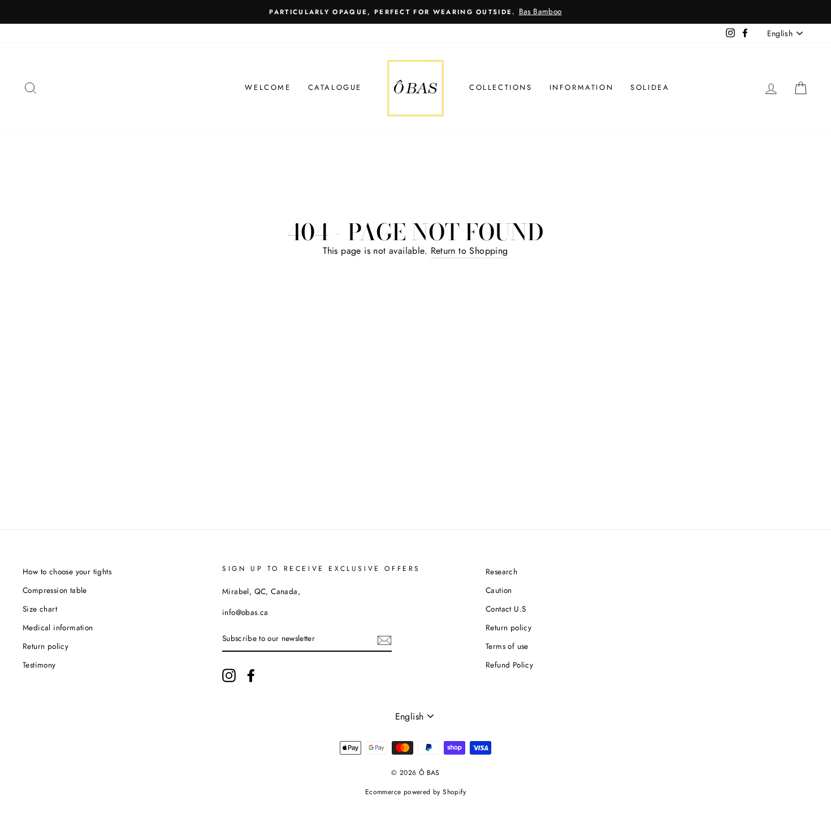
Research (501, 571)
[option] (415, 12)
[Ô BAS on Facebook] (251, 675)
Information (581, 87)
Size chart (40, 608)
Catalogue (335, 87)
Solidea (649, 87)
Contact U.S (506, 608)
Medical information (58, 627)
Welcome (268, 87)
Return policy (45, 646)
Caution (499, 590)
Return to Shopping (469, 250)
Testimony (39, 664)
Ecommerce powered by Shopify (415, 792)
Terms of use (507, 646)
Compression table (55, 590)
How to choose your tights (67, 571)
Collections (501, 87)
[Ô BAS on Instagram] (229, 675)
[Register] (384, 639)
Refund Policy (509, 664)
